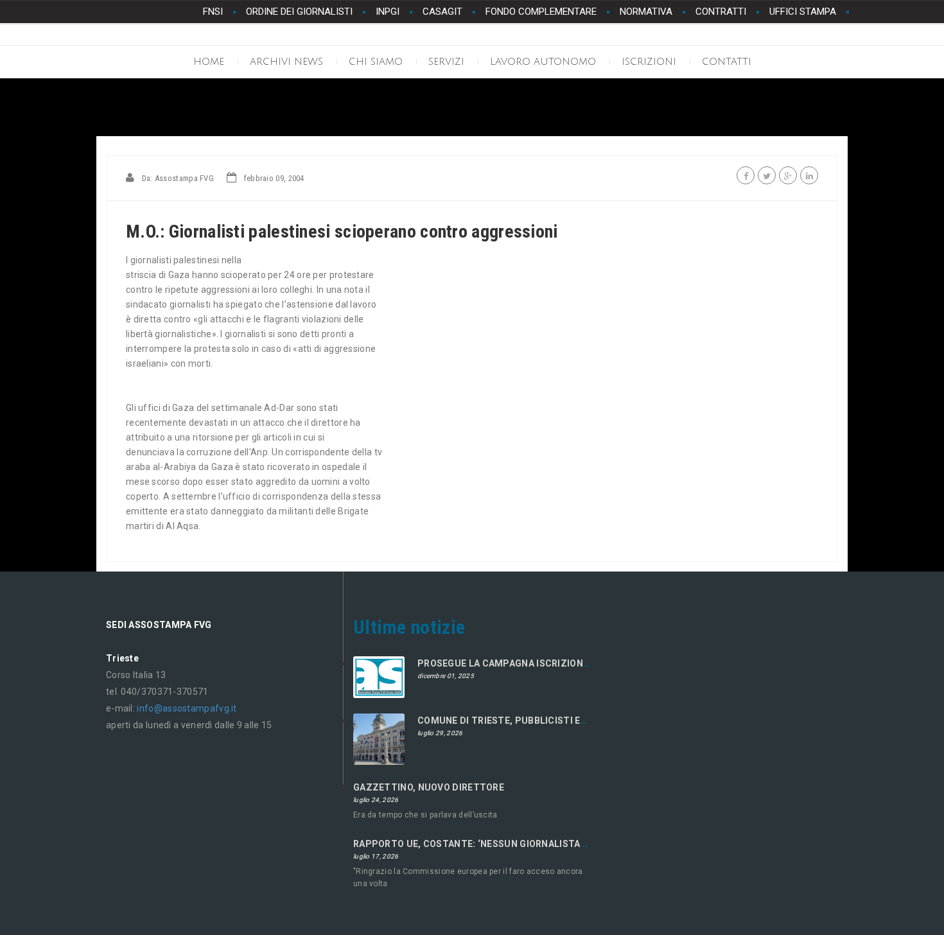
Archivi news (286, 62)
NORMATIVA (646, 11)
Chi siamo (376, 62)
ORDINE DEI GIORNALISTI (299, 11)
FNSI (213, 11)
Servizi (446, 62)
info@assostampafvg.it (186, 708)
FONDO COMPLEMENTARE (541, 11)
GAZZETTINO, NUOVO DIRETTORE (428, 787)
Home (208, 62)
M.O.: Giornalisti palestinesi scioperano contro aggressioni (342, 231)
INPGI (387, 11)
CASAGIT (442, 11)
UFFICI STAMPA (802, 11)
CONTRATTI (720, 11)
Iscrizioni (649, 62)
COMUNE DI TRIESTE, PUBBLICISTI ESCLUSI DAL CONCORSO (552, 720)
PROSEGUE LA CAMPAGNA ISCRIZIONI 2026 (513, 663)
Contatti (726, 62)
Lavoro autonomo (543, 62)
